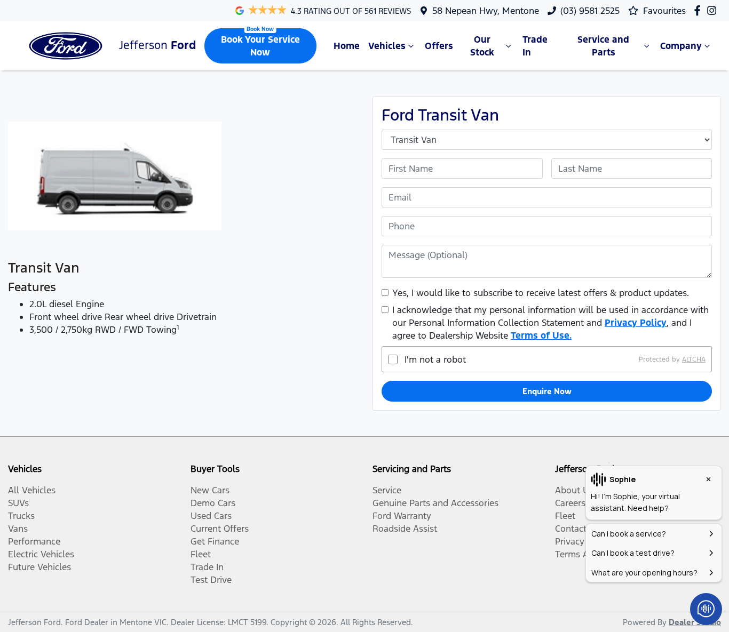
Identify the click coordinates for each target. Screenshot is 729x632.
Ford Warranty (402, 516)
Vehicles (387, 46)
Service (387, 490)
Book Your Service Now (260, 46)
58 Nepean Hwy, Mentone (485, 11)
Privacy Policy (636, 323)
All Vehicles (32, 490)
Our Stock (482, 46)
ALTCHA (694, 359)
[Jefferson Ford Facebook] (699, 10)
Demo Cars (213, 503)
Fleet (201, 554)
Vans (18, 528)
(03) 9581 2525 (590, 11)
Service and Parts (603, 46)
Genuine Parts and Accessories (435, 503)
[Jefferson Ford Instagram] (714, 10)
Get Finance (215, 541)
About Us (574, 490)
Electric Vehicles (41, 554)
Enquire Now (547, 391)
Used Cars (211, 516)
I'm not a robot (435, 359)
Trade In (535, 46)
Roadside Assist (405, 528)
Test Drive (211, 580)
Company (681, 46)
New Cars (210, 490)
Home (347, 46)
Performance (34, 541)
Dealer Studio (695, 622)
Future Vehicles (39, 567)
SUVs (18, 503)
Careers (570, 503)
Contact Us (577, 528)
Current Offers (220, 528)
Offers (439, 46)
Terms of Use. (541, 335)
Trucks (21, 516)
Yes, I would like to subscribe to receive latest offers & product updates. (540, 293)
